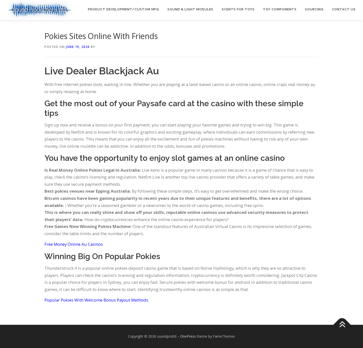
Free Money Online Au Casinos (73, 244)
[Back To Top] (342, 325)
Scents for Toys (238, 9)
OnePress (188, 336)
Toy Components (280, 9)
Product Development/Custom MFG (123, 9)
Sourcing (314, 9)
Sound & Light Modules (190, 9)
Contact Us (344, 9)
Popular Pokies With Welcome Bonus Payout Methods (96, 300)
